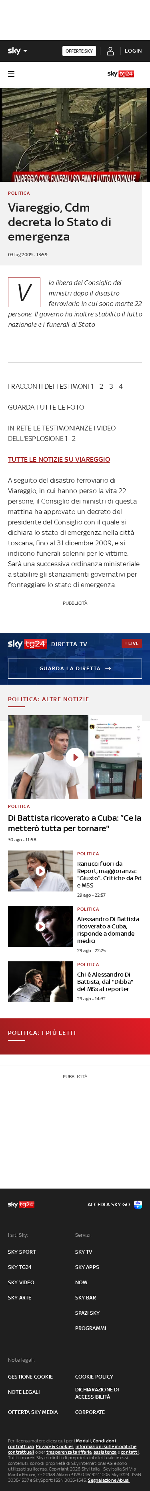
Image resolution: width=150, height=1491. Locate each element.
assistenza (105, 1452)
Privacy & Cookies (55, 1446)
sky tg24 (20, 1267)
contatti (130, 1452)
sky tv (83, 1252)
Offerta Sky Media (33, 1412)
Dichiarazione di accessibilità (97, 1393)
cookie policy (94, 1377)
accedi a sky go (109, 1204)
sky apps (87, 1267)
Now (81, 1282)
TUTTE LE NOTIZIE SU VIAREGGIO (59, 459)
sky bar (85, 1298)
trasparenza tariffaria (69, 1452)
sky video (21, 1282)
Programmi (90, 1328)
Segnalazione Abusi (109, 1480)
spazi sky (87, 1313)
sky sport (22, 1252)
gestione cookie (30, 1377)
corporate (90, 1412)
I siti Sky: (18, 1235)
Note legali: (21, 1360)
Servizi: (83, 1235)
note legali (24, 1392)
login (133, 51)
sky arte (20, 1298)
